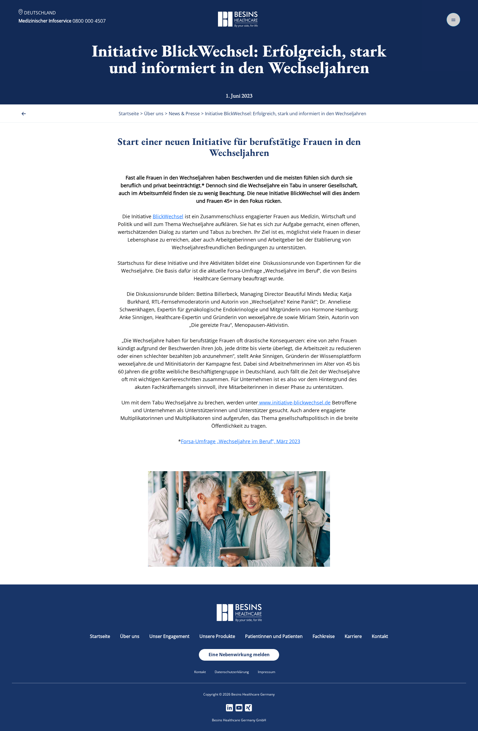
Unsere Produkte (217, 636)
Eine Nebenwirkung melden (239, 655)
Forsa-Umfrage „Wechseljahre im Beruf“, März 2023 (240, 441)
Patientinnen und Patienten (274, 636)
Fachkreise (324, 636)
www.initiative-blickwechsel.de (294, 402)
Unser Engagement (169, 636)
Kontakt (380, 636)
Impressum (266, 672)
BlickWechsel (168, 216)
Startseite (100, 636)
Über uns (129, 636)
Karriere (353, 636)
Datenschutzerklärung (232, 672)
